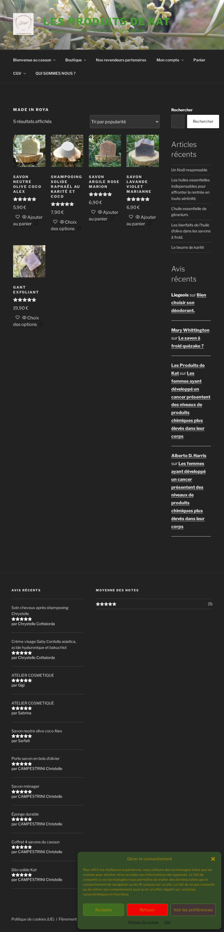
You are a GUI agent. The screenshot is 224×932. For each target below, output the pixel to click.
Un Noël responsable (189, 169)
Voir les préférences (193, 909)
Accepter (104, 909)
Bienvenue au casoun (32, 60)
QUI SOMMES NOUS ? (55, 73)
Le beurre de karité (187, 247)
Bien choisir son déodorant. (188, 302)
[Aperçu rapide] (24, 217)
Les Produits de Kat (107, 22)
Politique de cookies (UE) (32, 919)
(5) (210, 603)
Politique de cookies (143, 922)
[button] (213, 859)
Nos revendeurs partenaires (121, 60)
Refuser (147, 909)
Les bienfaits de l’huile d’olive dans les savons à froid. (191, 231)
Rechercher (182, 109)
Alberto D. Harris (189, 455)
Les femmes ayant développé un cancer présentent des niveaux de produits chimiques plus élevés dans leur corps (190, 405)
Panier (199, 60)
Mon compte (168, 60)
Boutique (73, 60)
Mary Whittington (190, 330)
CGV (167, 922)
